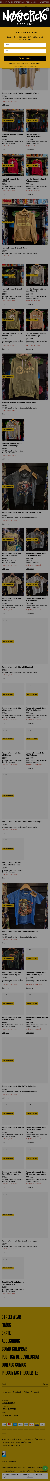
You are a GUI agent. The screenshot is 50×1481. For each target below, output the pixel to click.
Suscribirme (25, 58)
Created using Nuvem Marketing (25, 66)
